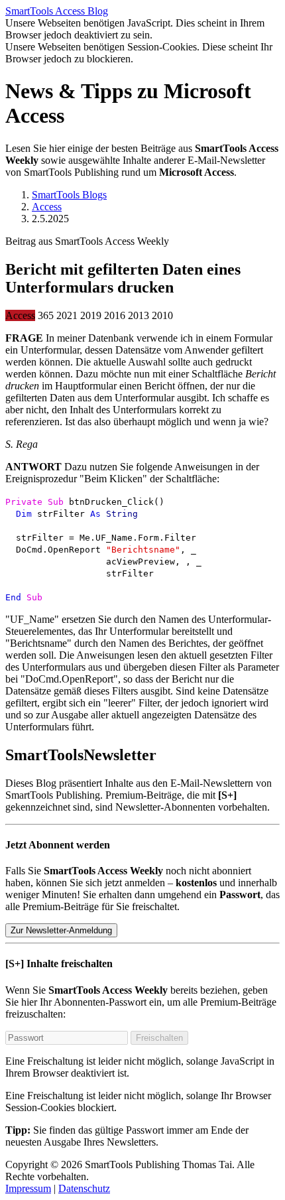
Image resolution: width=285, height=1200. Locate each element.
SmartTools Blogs (69, 194)
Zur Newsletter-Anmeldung (61, 930)
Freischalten (159, 1038)
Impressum (28, 1188)
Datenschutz (84, 1188)
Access (47, 206)
